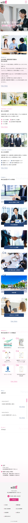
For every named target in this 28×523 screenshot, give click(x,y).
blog (14, 500)
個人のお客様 (7, 508)
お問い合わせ (7, 516)
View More (4, 86)
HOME (6, 504)
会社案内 (7, 512)
